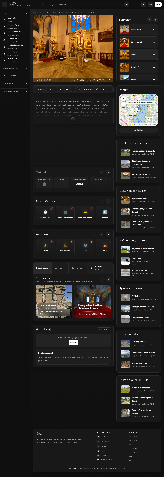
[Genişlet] (103, 89)
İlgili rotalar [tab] (77, 268)
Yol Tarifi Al (138, 130)
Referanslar (133, 448)
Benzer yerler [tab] (42, 268)
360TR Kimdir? (134, 436)
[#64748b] (44, 184)
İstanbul (54, 13)
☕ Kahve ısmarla (104, 459)
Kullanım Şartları (134, 452)
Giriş (158, 4)
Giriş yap (73, 343)
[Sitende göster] (73, 89)
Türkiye (35, 13)
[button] (138, 107)
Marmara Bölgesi (45, 13)
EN (150, 4)
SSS (130, 444)
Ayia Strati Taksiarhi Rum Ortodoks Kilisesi (72, 13)
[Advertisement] (73, 145)
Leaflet (135, 124)
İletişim (131, 460)
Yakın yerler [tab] (60, 268)
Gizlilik (131, 456)
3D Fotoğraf (133, 440)
